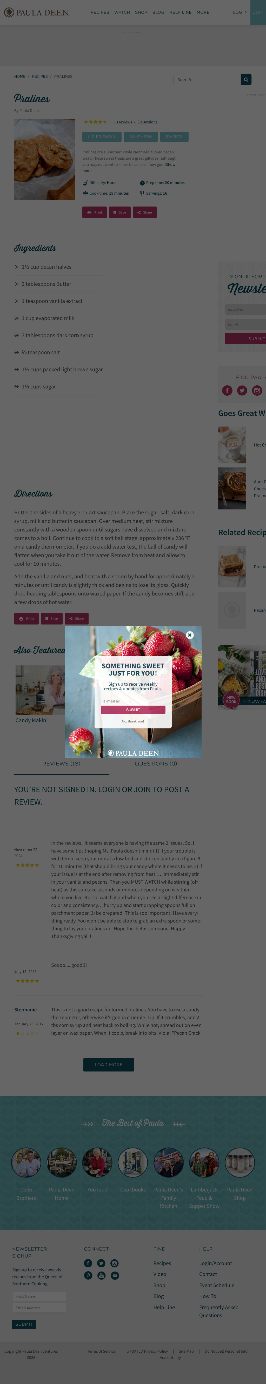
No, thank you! (133, 721)
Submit (133, 710)
